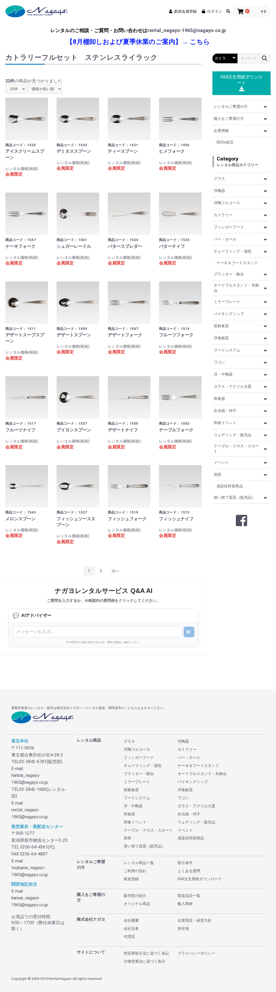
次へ (115, 571)
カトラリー (223, 215)
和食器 (219, 398)
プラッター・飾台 (229, 274)
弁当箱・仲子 (225, 410)
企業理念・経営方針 (195, 920)
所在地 (183, 928)
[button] (265, 106)
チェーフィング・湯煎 (232, 251)
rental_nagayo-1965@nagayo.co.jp (186, 30)
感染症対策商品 (229, 486)
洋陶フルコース (227, 203)
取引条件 (185, 863)
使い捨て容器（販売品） (234, 497)
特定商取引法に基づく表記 (146, 953)
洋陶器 (219, 190)
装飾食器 (221, 326)
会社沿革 (131, 928)
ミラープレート (227, 301)
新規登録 (131, 879)
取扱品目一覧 (189, 895)
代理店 (129, 936)
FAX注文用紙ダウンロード (241, 79)
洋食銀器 (221, 338)
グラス (219, 178)
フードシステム (227, 350)
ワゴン (219, 362)
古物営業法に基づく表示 (144, 961)
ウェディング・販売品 (232, 435)
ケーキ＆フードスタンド (237, 263)
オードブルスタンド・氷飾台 (236, 288)
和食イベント (225, 423)
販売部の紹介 (135, 895)
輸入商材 (185, 904)
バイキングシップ (229, 314)
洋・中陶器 (223, 374)
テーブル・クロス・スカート (236, 448)
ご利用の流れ (135, 871)
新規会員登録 (185, 11)
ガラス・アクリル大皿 (232, 386)
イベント (221, 462)
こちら (200, 42)
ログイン (214, 11)
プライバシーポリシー (196, 953)
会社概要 (131, 920)
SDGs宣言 (225, 142)
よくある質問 (189, 871)
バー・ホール (225, 239)
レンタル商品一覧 (139, 863)
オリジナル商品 (137, 904)
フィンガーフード (229, 227)
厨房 (217, 474)
